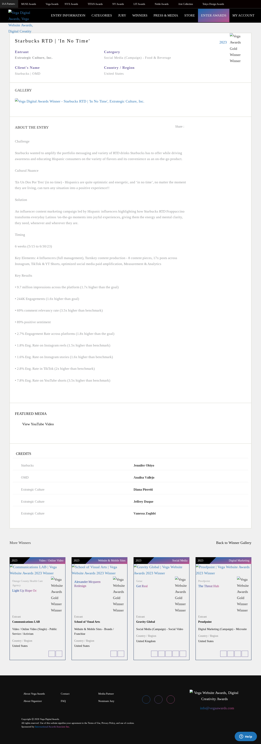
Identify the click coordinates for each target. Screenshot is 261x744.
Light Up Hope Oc (24, 590)
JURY (122, 15)
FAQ (63, 701)
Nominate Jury (106, 701)
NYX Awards (72, 4)
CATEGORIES (102, 15)
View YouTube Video (37, 424)
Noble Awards (162, 4)
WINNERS (139, 15)
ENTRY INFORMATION (68, 15)
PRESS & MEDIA (166, 15)
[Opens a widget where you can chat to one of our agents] (245, 737)
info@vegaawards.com (217, 708)
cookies (130, 723)
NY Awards (118, 4)
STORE (189, 15)
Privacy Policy (108, 723)
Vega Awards (52, 4)
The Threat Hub (208, 586)
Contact (65, 693)
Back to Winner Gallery (232, 543)
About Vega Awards (34, 693)
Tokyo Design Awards (213, 4)
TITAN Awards (95, 4)
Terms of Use (94, 723)
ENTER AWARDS (213, 15)
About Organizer (32, 701)
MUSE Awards (29, 4)
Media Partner (106, 693)
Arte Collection (186, 4)
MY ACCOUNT (243, 15)
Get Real (142, 586)
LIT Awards (140, 4)
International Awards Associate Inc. (52, 726)
